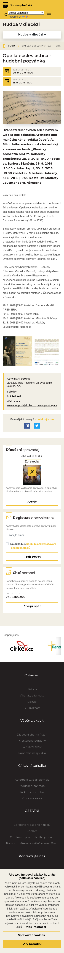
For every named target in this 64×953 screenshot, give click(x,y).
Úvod (11, 46)
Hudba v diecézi (31, 34)
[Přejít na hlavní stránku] (17, 5)
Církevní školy (32, 746)
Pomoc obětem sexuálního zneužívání (32, 843)
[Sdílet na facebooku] (27, 426)
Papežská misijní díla (32, 753)
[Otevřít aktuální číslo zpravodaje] (32, 472)
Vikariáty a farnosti (32, 695)
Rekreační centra (32, 792)
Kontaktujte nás (44, 419)
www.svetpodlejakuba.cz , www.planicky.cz (32, 405)
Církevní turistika (32, 766)
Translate (34, 16)
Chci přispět (32, 606)
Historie (32, 689)
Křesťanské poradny (32, 740)
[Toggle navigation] (49, 15)
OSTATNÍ (32, 811)
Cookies (32, 831)
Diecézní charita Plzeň (32, 734)
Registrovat (32, 556)
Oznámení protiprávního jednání (32, 837)
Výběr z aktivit (32, 720)
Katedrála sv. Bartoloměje (32, 779)
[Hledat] (5, 15)
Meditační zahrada (32, 786)
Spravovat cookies (31, 935)
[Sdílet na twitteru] (37, 426)
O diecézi (32, 675)
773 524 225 (14, 395)
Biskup (32, 701)
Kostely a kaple (32, 798)
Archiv (32, 501)
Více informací (36, 927)
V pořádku (33, 944)
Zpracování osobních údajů (32, 824)
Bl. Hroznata (32, 708)
